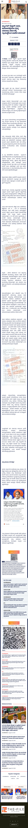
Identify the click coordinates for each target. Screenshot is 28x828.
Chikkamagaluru (8, 561)
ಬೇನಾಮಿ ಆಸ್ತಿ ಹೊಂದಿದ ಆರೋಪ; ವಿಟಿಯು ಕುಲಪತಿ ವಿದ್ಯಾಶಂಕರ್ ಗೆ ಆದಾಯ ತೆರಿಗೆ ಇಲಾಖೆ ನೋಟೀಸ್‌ (14, 599)
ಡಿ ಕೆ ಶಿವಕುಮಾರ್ (20, 569)
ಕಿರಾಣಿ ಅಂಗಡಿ (18, 566)
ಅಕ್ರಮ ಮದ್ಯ (4, 566)
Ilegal (19, 563)
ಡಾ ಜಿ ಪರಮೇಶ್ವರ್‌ (14, 569)
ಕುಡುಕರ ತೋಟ (23, 566)
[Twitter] (12, 44)
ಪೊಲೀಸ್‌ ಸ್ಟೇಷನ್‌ (4, 572)
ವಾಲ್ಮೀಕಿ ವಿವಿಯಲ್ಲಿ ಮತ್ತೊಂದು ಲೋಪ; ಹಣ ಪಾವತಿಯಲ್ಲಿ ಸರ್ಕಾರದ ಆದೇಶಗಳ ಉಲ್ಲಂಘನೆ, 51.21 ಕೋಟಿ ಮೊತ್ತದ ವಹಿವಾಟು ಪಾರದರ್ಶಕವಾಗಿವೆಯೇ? (13, 699)
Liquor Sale (23, 563)
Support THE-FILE (14, 49)
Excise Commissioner (6, 563)
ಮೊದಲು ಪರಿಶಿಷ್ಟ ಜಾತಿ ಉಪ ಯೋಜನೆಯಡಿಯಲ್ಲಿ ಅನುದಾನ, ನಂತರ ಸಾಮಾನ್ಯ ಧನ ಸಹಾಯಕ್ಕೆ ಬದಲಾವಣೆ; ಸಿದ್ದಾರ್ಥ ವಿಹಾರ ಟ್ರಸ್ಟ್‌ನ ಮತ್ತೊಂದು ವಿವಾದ (15, 593)
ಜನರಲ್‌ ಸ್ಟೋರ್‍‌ (9, 569)
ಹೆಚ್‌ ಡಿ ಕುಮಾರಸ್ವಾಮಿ (9, 574)
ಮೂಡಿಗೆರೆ (22, 572)
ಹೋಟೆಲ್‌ (14, 574)
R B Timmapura (9, 564)
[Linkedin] (13, 821)
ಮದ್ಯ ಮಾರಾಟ (18, 572)
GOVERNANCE (5, 21)
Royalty (14, 564)
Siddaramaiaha (19, 564)
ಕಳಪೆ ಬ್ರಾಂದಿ (11, 566)
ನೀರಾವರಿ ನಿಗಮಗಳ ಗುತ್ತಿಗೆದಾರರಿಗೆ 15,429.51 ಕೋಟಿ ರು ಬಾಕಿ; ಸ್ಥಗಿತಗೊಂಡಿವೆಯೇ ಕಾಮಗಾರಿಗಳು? (12, 686)
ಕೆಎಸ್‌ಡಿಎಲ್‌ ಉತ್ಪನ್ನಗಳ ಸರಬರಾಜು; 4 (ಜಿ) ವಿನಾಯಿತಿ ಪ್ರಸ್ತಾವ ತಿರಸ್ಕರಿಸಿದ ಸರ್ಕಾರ (21, 797)
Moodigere (4, 564)
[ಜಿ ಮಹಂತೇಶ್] (11, 37)
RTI (4, 603)
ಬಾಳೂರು (9, 572)
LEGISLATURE (7, 589)
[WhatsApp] (18, 44)
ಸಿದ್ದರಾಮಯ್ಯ (4, 574)
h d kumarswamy (14, 563)
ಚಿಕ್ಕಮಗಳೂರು (4, 569)
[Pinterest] (15, 44)
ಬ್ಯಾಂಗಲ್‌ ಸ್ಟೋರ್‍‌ (13, 572)
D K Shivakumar (14, 561)
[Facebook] (9, 44)
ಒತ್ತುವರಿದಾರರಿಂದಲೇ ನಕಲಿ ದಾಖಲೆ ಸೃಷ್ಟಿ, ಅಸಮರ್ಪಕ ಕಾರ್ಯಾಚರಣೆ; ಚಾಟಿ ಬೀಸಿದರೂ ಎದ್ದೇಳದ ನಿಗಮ (7, 797)
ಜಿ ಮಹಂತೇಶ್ (15, 37)
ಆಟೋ (7, 566)
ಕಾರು (14, 566)
